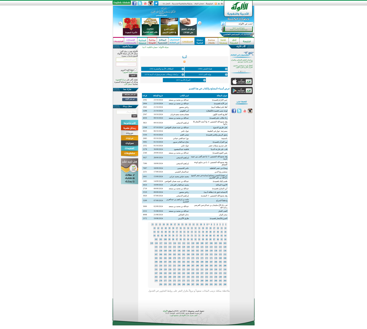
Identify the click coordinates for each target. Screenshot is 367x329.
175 (193, 258)
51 (199, 232)
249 (220, 277)
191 (193, 262)
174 (197, 258)
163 (174, 254)
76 (180, 236)
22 (156, 224)
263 (156, 277)
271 (193, 281)
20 (164, 224)
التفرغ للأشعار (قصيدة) (218, 218)
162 (179, 254)
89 (207, 239)
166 (160, 254)
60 (166, 232)
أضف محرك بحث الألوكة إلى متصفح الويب (183, 315)
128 (188, 247)
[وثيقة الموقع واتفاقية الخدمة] (182, 5)
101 (160, 239)
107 (206, 243)
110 (193, 243)
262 (160, 277)
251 (211, 277)
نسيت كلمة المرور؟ (130, 72)
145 (183, 251)
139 (211, 251)
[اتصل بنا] (166, 4)
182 (160, 258)
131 (174, 247)
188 (206, 262)
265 (220, 281)
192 (188, 262)
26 (218, 228)
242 (179, 273)
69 (207, 236)
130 (179, 247)
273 (183, 281)
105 (215, 243)
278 (160, 281)
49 (207, 232)
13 (190, 224)
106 (211, 243)
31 (199, 228)
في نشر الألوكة (129, 99)
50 (203, 232)
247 (156, 273)
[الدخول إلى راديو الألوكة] (234, 29)
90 (203, 239)
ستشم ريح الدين (221, 172)
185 (220, 262)
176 (188, 258)
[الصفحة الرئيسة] (221, 4)
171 (211, 258)
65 (221, 236)
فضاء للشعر (207, 69)
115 (170, 243)
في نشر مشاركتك (130, 94)
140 (206, 251)
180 (170, 258)
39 (169, 228)
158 (197, 254)
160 (188, 254)
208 (188, 266)
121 (220, 247)
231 (156, 269)
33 (192, 228)
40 (166, 228)
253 (202, 277)
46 (218, 232)
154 (215, 254)
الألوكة (165, 311)
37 (177, 228)
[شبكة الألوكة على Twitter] (139, 3)
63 (154, 232)
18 (171, 224)
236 (206, 273)
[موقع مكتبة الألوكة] (152, 41)
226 (179, 269)
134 (160, 247)
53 (192, 232)
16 (178, 224)
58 (173, 232)
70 (203, 236)
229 (165, 269)
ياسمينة (224, 138)
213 (165, 266)
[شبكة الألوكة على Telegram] (156, 3)
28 (210, 228)
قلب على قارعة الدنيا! (219, 149)
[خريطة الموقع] (218, 4)
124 (206, 247)
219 (211, 269)
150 (160, 251)
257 (183, 277)
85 (221, 239)
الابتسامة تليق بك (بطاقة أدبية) (215, 192)
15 (182, 224)
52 (195, 232)
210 (179, 266)
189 (202, 262)
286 (197, 284)
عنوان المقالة (222, 96)
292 (170, 284)
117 (161, 243)
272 (188, 281)
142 (197, 251)
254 (197, 277)
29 (207, 228)
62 (158, 232)
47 (214, 232)
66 (218, 236)
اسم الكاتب (184, 96)
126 (197, 247)
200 (225, 266)
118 (156, 243)
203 (211, 266)
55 (184, 232)
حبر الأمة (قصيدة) (220, 103)
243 (174, 273)
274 (179, 281)
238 (197, 273)
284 (206, 284)
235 (211, 273)
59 (169, 232)
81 (162, 236)
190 (197, 262)
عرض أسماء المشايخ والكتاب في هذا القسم (209, 88)
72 (195, 236)
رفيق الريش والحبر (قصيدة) (216, 135)
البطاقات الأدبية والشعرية (163, 69)
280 (225, 284)
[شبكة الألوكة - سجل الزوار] (199, 4)
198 (160, 262)
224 (188, 269)
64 (225, 236)
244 (170, 273)
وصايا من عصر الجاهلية (218, 168)
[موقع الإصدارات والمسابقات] (130, 41)
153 (220, 254)
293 (165, 284)
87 (214, 239)
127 (193, 247)
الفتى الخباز (222, 211)
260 (170, 277)
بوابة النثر (207, 74)
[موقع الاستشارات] (188, 41)
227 (174, 269)
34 (188, 228)
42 (158, 228)
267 (211, 281)
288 (188, 284)
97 (177, 239)
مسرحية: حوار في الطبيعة (217, 131)
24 (225, 228)
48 (210, 232)
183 (156, 258)
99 (169, 239)
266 (215, 281)
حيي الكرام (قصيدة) (219, 100)
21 (160, 224)
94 (188, 239)
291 (174, 284)
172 (206, 258)
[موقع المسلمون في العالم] (174, 41)
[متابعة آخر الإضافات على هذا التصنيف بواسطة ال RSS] (184, 62)
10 (201, 224)
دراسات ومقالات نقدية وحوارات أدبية (164, 74)
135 (156, 247)
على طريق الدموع (220, 127)
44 (225, 232)
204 (206, 266)
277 (165, 281)
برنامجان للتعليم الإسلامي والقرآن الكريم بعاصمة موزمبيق (242, 61)
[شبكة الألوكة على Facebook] (134, 3)
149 (165, 251)
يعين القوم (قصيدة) (220, 153)
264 (225, 281)
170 (215, 258)
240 (188, 273)
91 (199, 239)
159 (193, 254)
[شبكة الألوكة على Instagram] (150, 3)
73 (192, 236)
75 (184, 236)
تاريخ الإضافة (158, 96)
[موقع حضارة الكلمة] (200, 41)
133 (165, 247)
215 (156, 266)
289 (183, 284)
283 (211, 284)
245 (165, 273)
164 (170, 254)
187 (211, 262)
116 (165, 243)
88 (210, 239)
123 (211, 247)
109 (197, 243)
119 (151, 243)
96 (180, 239)
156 (206, 254)
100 (165, 239)
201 (220, 266)
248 (225, 277)
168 (225, 258)
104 (220, 243)
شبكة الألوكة (164, 47)
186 (215, 262)
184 (225, 262)
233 (220, 273)
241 (183, 273)
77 (177, 236)
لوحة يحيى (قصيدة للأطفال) (216, 111)
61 (162, 232)
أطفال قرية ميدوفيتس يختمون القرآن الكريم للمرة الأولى (243, 66)
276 (170, 281)
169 (220, 258)
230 (160, 269)
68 (210, 236)
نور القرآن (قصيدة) (220, 142)
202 (215, 266)
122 (215, 247)
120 (225, 247)
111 (188, 243)
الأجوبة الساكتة (221, 185)
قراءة (145, 96)
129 (183, 247)
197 (165, 262)
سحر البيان (223, 215)
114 (174, 243)
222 (197, 269)
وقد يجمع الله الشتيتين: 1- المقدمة (214, 196)
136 (225, 251)
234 (215, 273)
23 (152, 224)
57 (177, 232)
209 (183, 266)
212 (170, 266)
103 (225, 243)
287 (193, 284)
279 (156, 281)
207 (193, 266)
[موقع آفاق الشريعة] (234, 41)
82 (158, 236)
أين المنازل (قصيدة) (219, 188)
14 (186, 224)
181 (165, 258)
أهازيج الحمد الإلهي (220, 114)
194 (179, 262)
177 (183, 258)
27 (214, 228)
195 (174, 262)
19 (167, 224)
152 (225, 254)
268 (206, 281)
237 (202, 273)
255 (193, 277)
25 (221, 228)
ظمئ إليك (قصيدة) (220, 181)
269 (202, 281)
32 (195, 228)
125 (202, 247)
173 (202, 258)
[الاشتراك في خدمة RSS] (215, 4)
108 (202, 243)
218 (215, 269)
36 (180, 228)
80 (166, 236)
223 (193, 269)
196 (170, 262)
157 (202, 254)
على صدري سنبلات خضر (218, 146)
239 (193, 273)
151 (156, 251)
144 (188, 251)
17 (175, 224)
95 (184, 239)
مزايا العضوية (121, 80)
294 (160, 284)
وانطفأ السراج (221, 200)
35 (184, 228)
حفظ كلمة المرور (127, 70)
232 (225, 273)
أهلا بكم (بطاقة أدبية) (219, 107)
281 (220, 284)
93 (192, 239)
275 (174, 281)
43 (154, 228)
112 (183, 243)
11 (197, 224)
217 (220, 269)
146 (179, 251)
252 (206, 277)
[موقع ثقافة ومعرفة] (223, 41)
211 (174, 266)
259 (174, 277)
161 (183, 254)
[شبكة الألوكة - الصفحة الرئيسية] (209, 5)
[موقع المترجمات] (118, 41)
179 (174, 258)
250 (215, 277)
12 (193, 224)
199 (156, 262)
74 (188, 236)
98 (173, 239)
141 (202, 251)
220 (206, 269)
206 (197, 266)
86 (218, 239)
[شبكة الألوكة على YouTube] (145, 3)
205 (202, 266)
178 (179, 258)
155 (211, 254)
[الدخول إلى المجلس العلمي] (236, 35)
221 (202, 269)
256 (188, 277)
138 (215, 251)
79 (169, 236)
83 (154, 236)
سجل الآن (128, 84)
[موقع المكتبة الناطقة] (142, 41)
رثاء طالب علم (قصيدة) (218, 118)
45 (221, 232)
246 (160, 273)
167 (156, 254)
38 (173, 228)
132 (170, 247)
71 (199, 236)
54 (188, 232)
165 (165, 254)
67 (214, 236)
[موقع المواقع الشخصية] (162, 41)
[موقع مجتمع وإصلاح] (211, 41)
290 (179, 284)
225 (183, 269)
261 (165, 277)
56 (180, 232)
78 (173, 236)
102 (156, 239)
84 (225, 239)
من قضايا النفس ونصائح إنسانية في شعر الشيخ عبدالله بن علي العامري (209, 176)
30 (203, 228)
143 (193, 251)
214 (160, 266)
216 (225, 269)
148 (170, 251)
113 (179, 243)
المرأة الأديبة (185, 80)
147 (174, 251)
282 (215, 284)
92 (195, 239)
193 (183, 262)
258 (179, 277)
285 (202, 284)
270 (197, 281)
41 (162, 228)
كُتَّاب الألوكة (241, 46)
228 (170, 269)
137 (220, 251)
